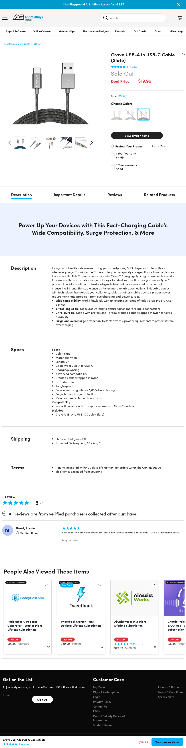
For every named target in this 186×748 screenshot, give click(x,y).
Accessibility (166, 697)
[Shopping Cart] (180, 17)
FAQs (96, 711)
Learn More (159, 146)
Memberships (66, 31)
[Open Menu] (5, 17)
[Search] (105, 17)
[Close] (178, 4)
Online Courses (42, 31)
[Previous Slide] (9, 142)
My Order (99, 687)
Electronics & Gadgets (96, 31)
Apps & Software (16, 31)
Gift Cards (140, 31)
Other (158, 31)
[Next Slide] (91, 142)
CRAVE (123, 96)
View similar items (137, 135)
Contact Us (100, 706)
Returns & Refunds (170, 687)
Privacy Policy (102, 702)
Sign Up (42, 699)
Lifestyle (120, 31)
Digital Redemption (106, 692)
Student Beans (102, 725)
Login (96, 697)
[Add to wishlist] (184, 54)
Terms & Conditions (170, 692)
